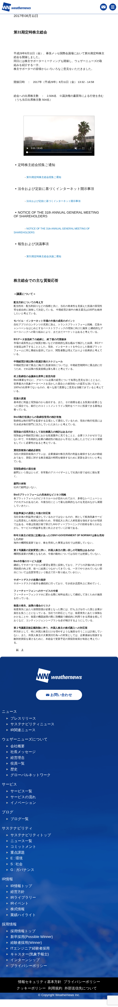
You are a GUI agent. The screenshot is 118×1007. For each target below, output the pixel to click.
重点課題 (17, 852)
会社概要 (17, 746)
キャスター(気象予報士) (29, 954)
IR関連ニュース (23, 730)
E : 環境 (16, 858)
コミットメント (23, 847)
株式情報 (17, 909)
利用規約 (55, 988)
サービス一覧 (21, 791)
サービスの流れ (23, 797)
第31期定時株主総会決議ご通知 (43, 256)
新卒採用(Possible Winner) (31, 937)
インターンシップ (25, 960)
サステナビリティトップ (30, 835)
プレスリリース (23, 718)
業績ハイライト (23, 915)
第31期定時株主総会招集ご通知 (43, 177)
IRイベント (19, 903)
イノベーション (23, 803)
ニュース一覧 (21, 841)
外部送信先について (81, 988)
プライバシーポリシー (28, 966)
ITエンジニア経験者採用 (30, 948)
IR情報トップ (21, 886)
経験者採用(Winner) (26, 943)
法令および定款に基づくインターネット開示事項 (53, 201)
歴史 (14, 769)
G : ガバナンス (22, 870)
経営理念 (17, 758)
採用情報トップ (23, 931)
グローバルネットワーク (30, 775)
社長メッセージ (23, 752)
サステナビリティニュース (32, 724)
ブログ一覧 (19, 819)
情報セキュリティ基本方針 (39, 982)
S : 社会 (16, 864)
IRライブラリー (23, 897)
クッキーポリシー (31, 988)
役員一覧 (17, 763)
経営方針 (17, 892)
